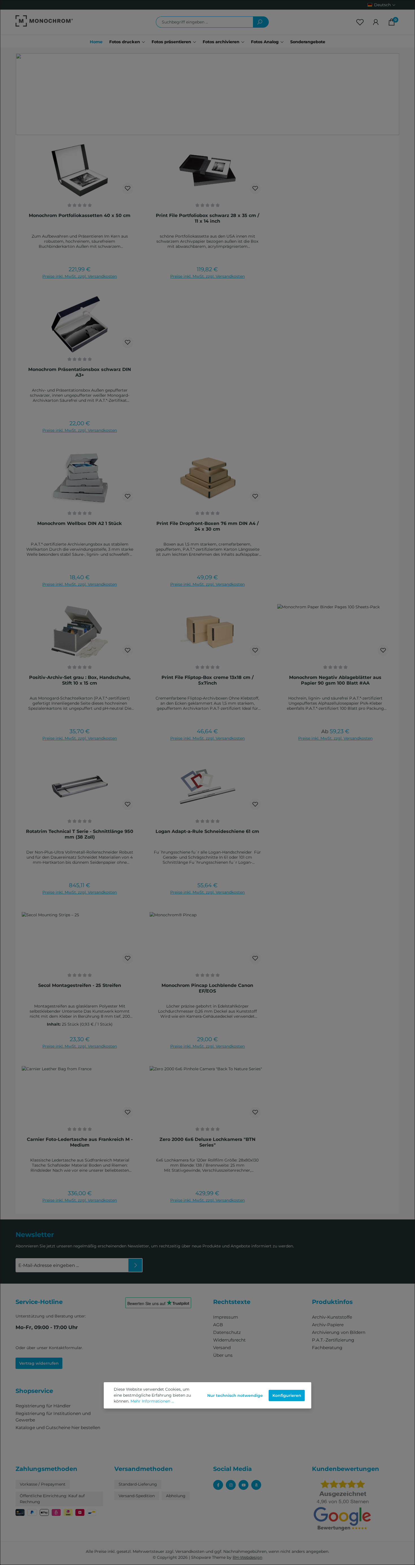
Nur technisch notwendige (235, 1395)
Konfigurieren (286, 1395)
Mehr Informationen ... (152, 1401)
